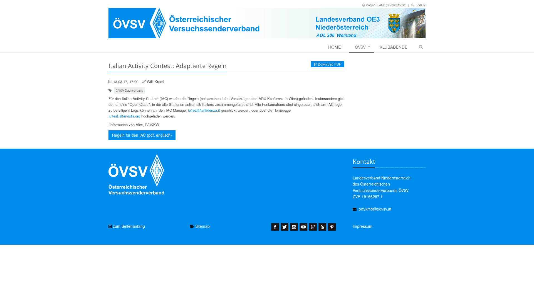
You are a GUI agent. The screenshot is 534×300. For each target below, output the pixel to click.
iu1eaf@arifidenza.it (204, 110)
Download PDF (329, 64)
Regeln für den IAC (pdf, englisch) (142, 135)
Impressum (362, 226)
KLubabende (393, 47)
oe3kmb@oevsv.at (375, 209)
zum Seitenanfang (128, 226)
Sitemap (202, 226)
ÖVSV (360, 47)
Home (334, 47)
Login (421, 5)
